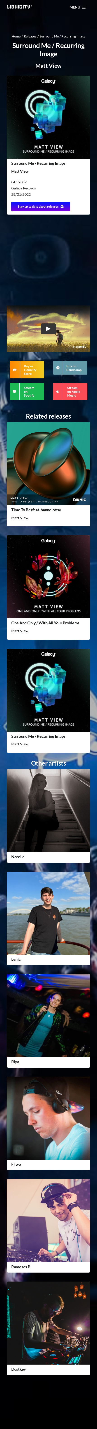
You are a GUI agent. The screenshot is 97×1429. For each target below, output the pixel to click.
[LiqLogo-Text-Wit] (19, 6)
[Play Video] (48, 328)
